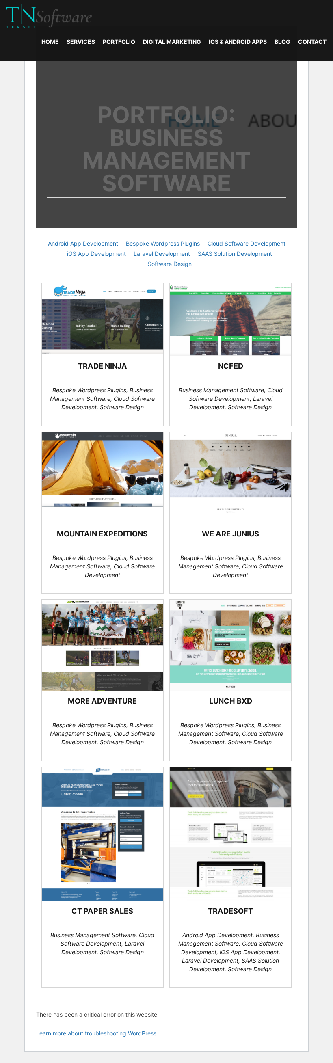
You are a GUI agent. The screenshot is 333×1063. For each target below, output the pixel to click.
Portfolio (119, 41)
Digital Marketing (172, 41)
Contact (312, 41)
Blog (282, 41)
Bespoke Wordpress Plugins (163, 243)
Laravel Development (162, 253)
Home (50, 41)
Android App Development (83, 243)
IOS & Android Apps (238, 41)
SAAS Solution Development (235, 253)
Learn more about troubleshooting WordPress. (97, 1033)
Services (81, 41)
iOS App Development (96, 253)
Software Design (170, 263)
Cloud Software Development (246, 243)
